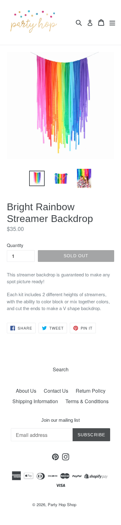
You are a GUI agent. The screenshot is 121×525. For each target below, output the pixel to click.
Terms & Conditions (87, 401)
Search (61, 369)
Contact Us (56, 390)
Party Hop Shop (62, 504)
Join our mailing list (60, 420)
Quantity (15, 245)
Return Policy (90, 390)
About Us (26, 390)
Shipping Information (35, 401)
